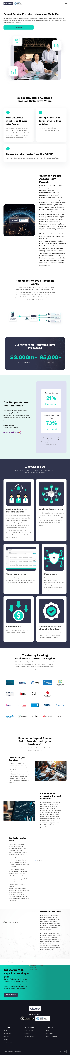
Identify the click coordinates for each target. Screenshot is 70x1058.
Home (5, 962)
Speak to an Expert (11, 994)
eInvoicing (27, 1033)
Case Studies (49, 1033)
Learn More (19, 27)
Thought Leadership (51, 1036)
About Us (6, 1036)
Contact (6, 1039)
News (47, 1030)
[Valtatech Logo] (35, 1008)
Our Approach (7, 1033)
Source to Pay (29, 1030)
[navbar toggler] (64, 3)
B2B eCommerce (29, 1036)
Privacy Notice (8, 1042)
